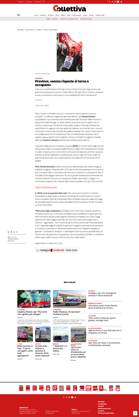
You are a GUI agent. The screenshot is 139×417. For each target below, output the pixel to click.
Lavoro (36, 15)
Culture (85, 15)
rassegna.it (39, 30)
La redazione (29, 2)
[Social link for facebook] (112, 2)
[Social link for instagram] (115, 2)
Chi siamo (101, 401)
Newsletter (38, 2)
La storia (101, 411)
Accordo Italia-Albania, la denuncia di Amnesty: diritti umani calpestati (42, 351)
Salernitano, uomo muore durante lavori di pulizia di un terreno (102, 306)
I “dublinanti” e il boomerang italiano (60, 348)
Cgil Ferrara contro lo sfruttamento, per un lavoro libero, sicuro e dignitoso (78, 352)
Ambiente (43, 15)
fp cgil (14, 237)
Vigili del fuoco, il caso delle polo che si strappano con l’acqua (105, 331)
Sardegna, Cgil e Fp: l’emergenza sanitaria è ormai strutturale (102, 294)
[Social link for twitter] (109, 2)
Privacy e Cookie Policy (106, 413)
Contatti (20, 2)
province (11, 241)
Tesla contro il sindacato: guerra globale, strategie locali (102, 319)
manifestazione (13, 239)
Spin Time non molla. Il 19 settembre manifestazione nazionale (104, 344)
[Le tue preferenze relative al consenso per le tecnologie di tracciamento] (135, 413)
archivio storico (86, 19)
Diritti (57, 15)
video (48, 19)
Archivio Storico (29, 30)
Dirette (91, 15)
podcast (55, 19)
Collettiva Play (100, 15)
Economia (51, 15)
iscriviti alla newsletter (69, 19)
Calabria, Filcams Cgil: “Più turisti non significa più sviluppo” (32, 313)
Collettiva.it (23, 407)
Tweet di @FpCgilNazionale (46, 187)
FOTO (75, 146)
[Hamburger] (18, 15)
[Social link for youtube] (118, 2)
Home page (20, 30)
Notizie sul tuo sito (104, 408)
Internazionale (76, 15)
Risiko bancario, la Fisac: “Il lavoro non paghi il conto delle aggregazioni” (25, 351)
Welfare (63, 15)
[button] (8, 232)
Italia (68, 15)
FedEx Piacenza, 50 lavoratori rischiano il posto (66, 313)
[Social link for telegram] (121, 2)
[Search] (44, 2)
